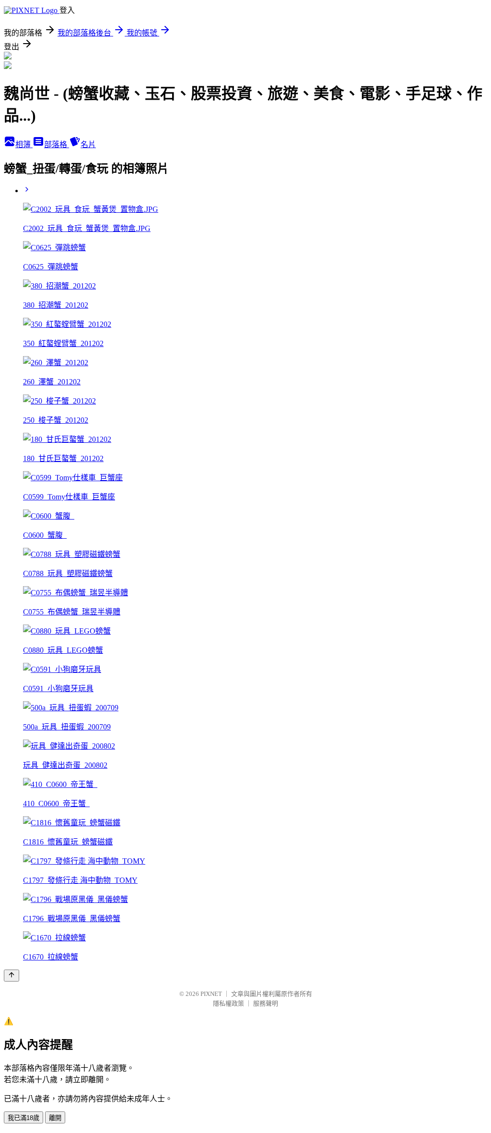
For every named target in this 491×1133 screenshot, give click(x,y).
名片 (88, 144)
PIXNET (211, 993)
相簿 (24, 144)
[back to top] (11, 976)
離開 (55, 1117)
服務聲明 (265, 1003)
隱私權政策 (228, 1003)
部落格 (56, 144)
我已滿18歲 (23, 1117)
